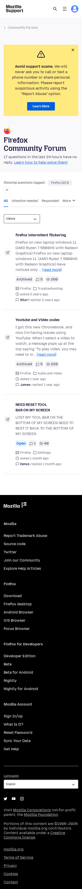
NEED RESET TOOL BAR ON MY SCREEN (32, 407)
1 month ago (52, 464)
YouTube (13, 799)
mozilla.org (13, 849)
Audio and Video (50, 373)
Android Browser (18, 612)
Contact (11, 882)
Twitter (10, 552)
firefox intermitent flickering (40, 235)
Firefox (25, 289)
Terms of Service (18, 857)
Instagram (22, 799)
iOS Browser (15, 620)
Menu (64, 9)
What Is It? (13, 724)
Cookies (11, 874)
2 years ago (51, 300)
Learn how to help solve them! (41, 162)
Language (11, 776)
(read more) (52, 270)
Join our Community (22, 560)
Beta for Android (18, 672)
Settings (44, 453)
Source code (15, 544)
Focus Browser (17, 628)
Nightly (10, 680)
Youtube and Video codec (37, 320)
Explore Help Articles (22, 568)
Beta (8, 664)
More (67, 201)
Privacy (10, 865)
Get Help (11, 749)
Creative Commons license (34, 835)
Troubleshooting (50, 289)
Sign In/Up (13, 716)
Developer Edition (20, 656)
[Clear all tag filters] (7, 190)
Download (13, 596)
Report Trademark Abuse (25, 535)
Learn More (41, 106)
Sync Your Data (17, 741)
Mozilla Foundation (41, 814)
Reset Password (18, 732)
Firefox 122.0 (60, 182)
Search (55, 9)
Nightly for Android (21, 689)
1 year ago (51, 385)
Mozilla (15, 506)
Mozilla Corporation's (32, 810)
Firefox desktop (18, 604)
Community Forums (23, 28)
